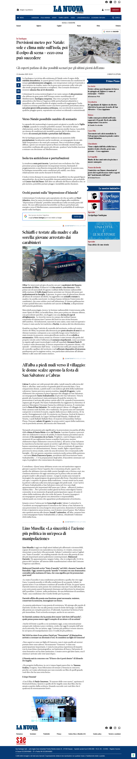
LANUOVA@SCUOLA (83, 18)
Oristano (118, 26)
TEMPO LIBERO (63, 18)
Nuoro (79, 26)
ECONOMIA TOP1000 (98, 18)
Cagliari (59, 26)
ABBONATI (115, 10)
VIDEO (73, 18)
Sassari (18, 26)
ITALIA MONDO (45, 18)
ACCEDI (107, 10)
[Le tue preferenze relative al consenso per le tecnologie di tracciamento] (133, 755)
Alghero (38, 26)
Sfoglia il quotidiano (26, 10)
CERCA (117, 18)
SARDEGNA (35, 18)
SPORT (54, 18)
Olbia (98, 26)
